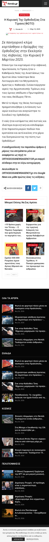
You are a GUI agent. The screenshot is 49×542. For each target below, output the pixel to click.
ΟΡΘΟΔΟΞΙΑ (24, 15)
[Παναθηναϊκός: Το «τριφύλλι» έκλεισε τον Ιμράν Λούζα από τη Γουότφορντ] (7, 398)
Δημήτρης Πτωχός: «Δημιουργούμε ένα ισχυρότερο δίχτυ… (30, 499)
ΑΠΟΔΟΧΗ (18, 539)
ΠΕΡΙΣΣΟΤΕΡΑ (32, 539)
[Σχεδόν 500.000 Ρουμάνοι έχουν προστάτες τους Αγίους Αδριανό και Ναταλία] (14, 248)
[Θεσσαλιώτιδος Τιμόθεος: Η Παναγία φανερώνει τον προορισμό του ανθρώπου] (35, 248)
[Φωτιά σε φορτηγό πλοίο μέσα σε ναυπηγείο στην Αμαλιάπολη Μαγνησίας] (7, 308)
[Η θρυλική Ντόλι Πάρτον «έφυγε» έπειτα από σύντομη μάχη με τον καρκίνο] (7, 442)
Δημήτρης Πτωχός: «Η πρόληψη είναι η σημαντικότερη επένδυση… (29, 485)
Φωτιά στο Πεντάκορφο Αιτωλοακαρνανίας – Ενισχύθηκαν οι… (30, 513)
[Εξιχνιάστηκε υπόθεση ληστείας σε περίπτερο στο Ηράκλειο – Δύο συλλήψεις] (7, 320)
